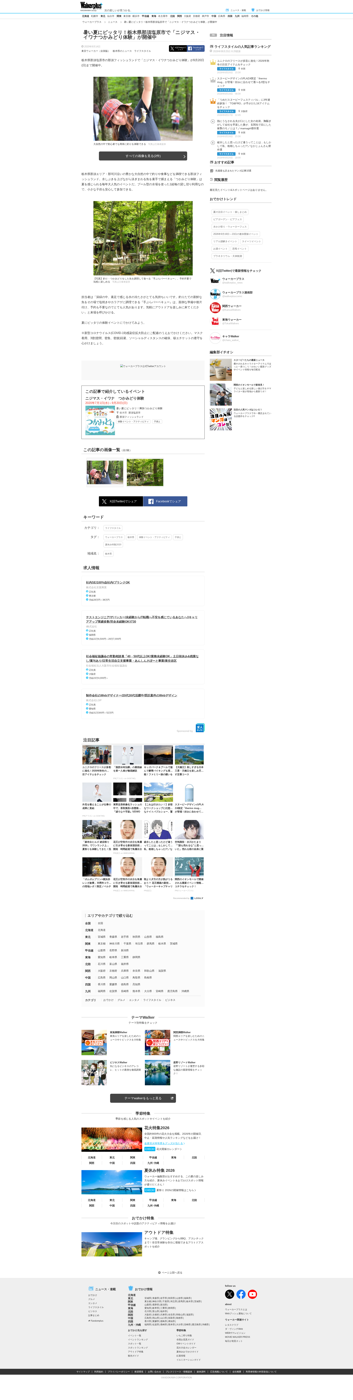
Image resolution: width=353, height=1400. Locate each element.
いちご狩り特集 (184, 1335)
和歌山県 (149, 970)
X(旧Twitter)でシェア (180, 48)
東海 (153, 16)
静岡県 (136, 957)
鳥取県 (136, 977)
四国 (230, 16)
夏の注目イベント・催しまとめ (230, 212)
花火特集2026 (156, 1128)
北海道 (85, 16)
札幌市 (94, 16)
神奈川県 (114, 943)
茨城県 (174, 943)
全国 (88, 923)
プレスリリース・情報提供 (179, 1371)
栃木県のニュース (122, 51)
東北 (103, 16)
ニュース (112, 22)
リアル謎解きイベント (225, 241)
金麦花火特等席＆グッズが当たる (163, 1143)
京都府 (196, 16)
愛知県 (102, 957)
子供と (157, 421)
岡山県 (113, 977)
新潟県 (125, 950)
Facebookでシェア (198, 48)
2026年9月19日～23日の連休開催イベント (235, 234)
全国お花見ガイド (185, 1339)
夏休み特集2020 (113, 544)
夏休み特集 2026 (159, 1170)
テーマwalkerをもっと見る (143, 1098)
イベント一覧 (134, 1335)
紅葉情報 (180, 1355)
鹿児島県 (172, 991)
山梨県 (102, 950)
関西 (179, 16)
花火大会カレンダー (186, 1347)
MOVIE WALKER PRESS (237, 1337)
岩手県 (125, 936)
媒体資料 (201, 1371)
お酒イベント (220, 248)
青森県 (113, 936)
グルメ (121, 999)
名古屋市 (163, 16)
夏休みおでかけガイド (187, 1351)
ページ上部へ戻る (172, 1272)
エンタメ (134, 999)
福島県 (159, 936)
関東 (119, 16)
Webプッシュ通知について (238, 1313)
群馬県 (150, 943)
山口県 (125, 977)
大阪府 (187, 16)
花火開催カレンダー (162, 1149)
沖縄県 (185, 991)
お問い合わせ (154, 1371)
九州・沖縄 (134, 1324)
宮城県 (102, 936)
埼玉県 (139, 943)
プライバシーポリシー (119, 1371)
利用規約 (98, 1371)
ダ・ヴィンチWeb (234, 1329)
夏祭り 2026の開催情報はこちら (169, 1190)
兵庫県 (125, 970)
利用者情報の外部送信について (261, 1371)
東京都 (127, 16)
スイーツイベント (251, 241)
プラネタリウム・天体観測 (227, 256)
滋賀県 (162, 970)
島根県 (148, 977)
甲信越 (145, 16)
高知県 (136, 984)
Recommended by (181, 898)
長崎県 (125, 991)
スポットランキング (138, 1347)
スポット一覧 (134, 1343)
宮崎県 (159, 991)
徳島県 (125, 984)
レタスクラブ (231, 1325)
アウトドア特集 (159, 1232)
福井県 (125, 963)
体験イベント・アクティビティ (133, 421)
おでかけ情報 (263, 10)
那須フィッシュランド (132, 417)
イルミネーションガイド (188, 1360)
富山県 (113, 963)
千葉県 (127, 943)
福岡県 (245, 16)
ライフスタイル (142, 51)
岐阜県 (113, 957)
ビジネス (170, 999)
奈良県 (136, 970)
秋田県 (136, 936)
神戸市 (205, 16)
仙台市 (110, 16)
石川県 (102, 963)
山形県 (148, 936)
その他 (254, 16)
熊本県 (136, 991)
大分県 (148, 991)
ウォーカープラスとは (236, 1309)
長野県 (113, 950)
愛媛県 (113, 984)
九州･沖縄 (153, 1162)
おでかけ (108, 999)
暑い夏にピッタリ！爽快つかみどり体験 (139, 408)
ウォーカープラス (91, 22)
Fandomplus (97, 1321)
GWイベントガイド (186, 1343)
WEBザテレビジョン (235, 1333)
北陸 (172, 16)
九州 (237, 16)
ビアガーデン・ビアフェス (227, 219)
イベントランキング (138, 1339)
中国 (213, 16)
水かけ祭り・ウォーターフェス (230, 226)
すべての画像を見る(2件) (143, 156)
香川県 (102, 984)
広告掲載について (219, 1371)
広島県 (221, 16)
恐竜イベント (239, 248)
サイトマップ (83, 1371)
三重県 (125, 957)
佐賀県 (113, 991)
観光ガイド (133, 1355)
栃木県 (123, 412)
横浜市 (136, 16)
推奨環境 (138, 1371)
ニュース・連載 (238, 10)
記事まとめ (93, 1315)
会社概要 (236, 1371)
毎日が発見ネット (234, 1341)
